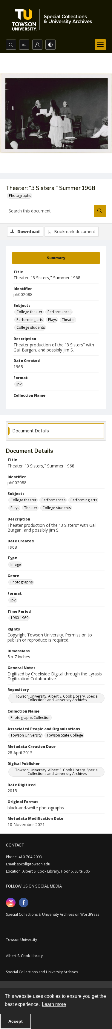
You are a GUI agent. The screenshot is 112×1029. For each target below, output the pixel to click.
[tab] (56, 258)
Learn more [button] (54, 1004)
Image (15, 564)
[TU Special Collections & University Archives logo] (54, 20)
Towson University (26, 735)
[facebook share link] (23, 902)
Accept (15, 1021)
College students (30, 327)
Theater (68, 319)
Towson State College (65, 735)
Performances (59, 311)
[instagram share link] (11, 902)
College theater (29, 311)
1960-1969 (19, 617)
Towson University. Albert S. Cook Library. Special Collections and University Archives (57, 698)
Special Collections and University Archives (42, 971)
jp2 (19, 384)
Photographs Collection (30, 717)
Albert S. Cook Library (24, 955)
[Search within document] (100, 211)
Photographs (20, 195)
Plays (52, 319)
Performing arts (29, 319)
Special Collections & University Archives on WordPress (52, 914)
